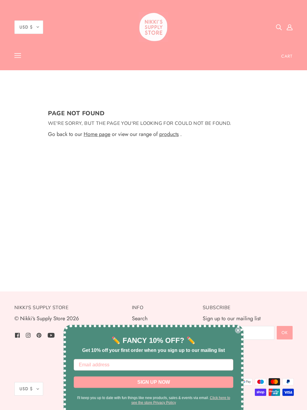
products (169, 134)
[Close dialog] (238, 324)
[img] (278, 27)
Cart (287, 56)
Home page (97, 134)
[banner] (153, 27)
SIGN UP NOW (153, 375)
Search (140, 318)
